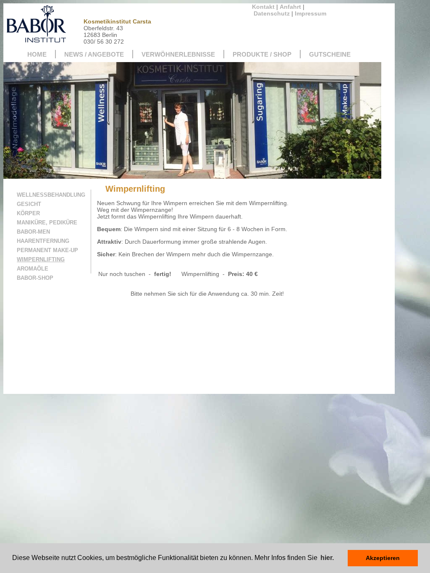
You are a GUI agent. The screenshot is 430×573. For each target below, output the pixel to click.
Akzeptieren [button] (383, 558)
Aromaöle (32, 269)
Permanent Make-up (47, 250)
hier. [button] (327, 557)
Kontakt (263, 6)
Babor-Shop (35, 278)
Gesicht (29, 204)
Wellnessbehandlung (51, 195)
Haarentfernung (43, 241)
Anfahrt (290, 6)
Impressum (310, 13)
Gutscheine (330, 54)
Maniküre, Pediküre (47, 222)
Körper (28, 213)
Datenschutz (272, 13)
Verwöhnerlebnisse (178, 54)
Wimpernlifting (41, 259)
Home (37, 54)
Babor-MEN (33, 232)
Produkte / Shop (262, 54)
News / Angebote (94, 54)
